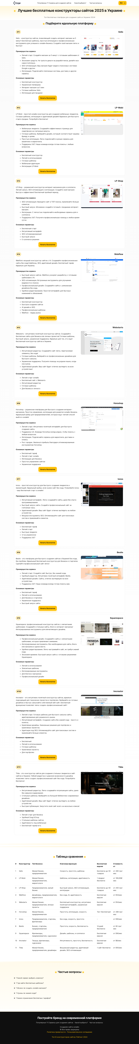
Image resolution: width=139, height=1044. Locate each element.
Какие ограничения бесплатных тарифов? (33, 998)
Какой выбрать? (80, 3)
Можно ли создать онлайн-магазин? (31, 988)
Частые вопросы (95, 3)
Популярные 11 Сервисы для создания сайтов (54, 3)
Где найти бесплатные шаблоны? (30, 983)
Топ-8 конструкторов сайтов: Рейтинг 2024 (69, 1037)
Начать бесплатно (47, 98)
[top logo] (17, 3)
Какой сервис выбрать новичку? (29, 978)
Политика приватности (56, 1032)
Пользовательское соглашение (79, 1032)
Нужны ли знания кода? (26, 993)
